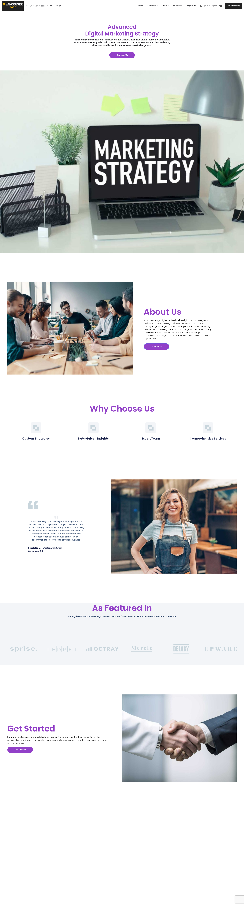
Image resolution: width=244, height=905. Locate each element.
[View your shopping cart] (220, 5)
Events (164, 6)
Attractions (177, 6)
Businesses (151, 6)
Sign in (205, 6)
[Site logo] (13, 5)
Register (214, 6)
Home (140, 6)
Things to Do (191, 6)
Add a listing (235, 6)
